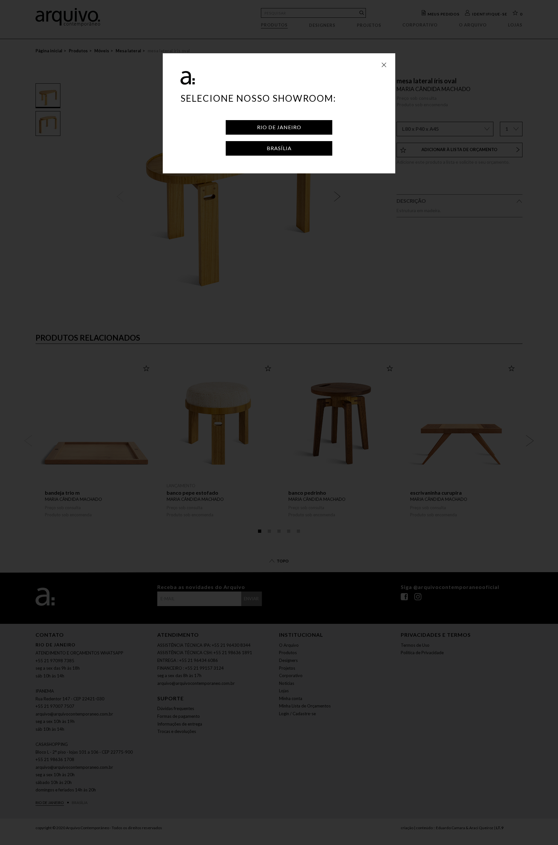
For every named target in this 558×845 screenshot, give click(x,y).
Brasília (279, 148)
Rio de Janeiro (279, 127)
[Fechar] (384, 64)
